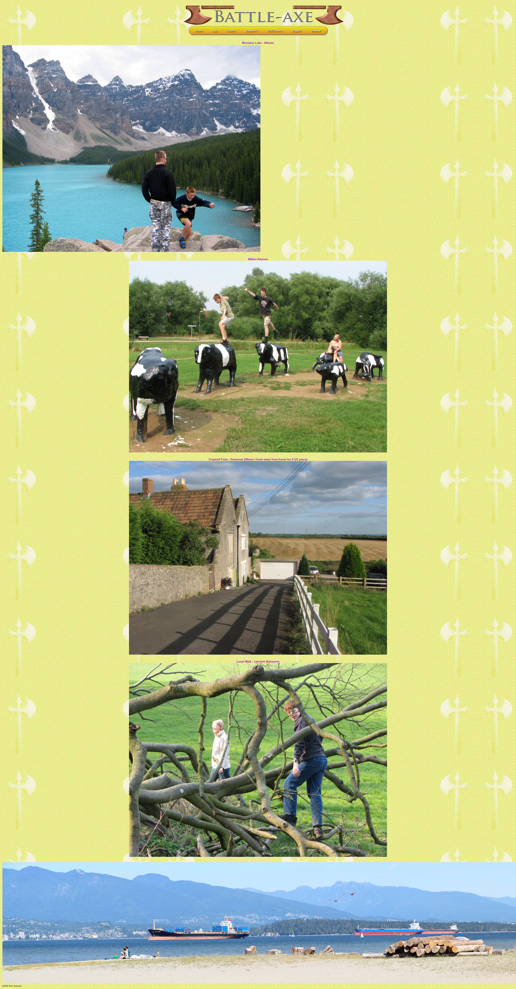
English (296, 30)
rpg (214, 30)
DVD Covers (275, 30)
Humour (316, 30)
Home (198, 30)
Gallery (231, 30)
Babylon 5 (251, 30)
